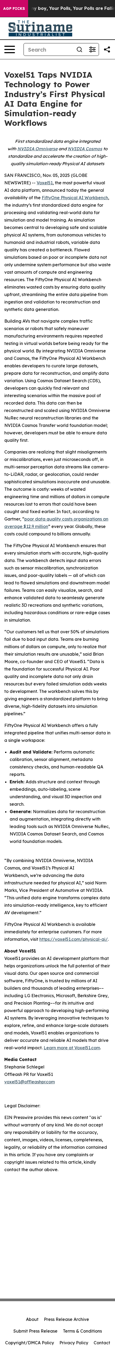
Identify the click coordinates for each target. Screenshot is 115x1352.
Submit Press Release (35, 1331)
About (32, 1319)
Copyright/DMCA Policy (29, 1342)
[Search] (79, 49)
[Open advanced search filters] (92, 49)
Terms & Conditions (82, 1331)
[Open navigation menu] (9, 49)
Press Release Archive (66, 1319)
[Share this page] (107, 49)
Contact (102, 1342)
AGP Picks (14, 8)
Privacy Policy (73, 1342)
